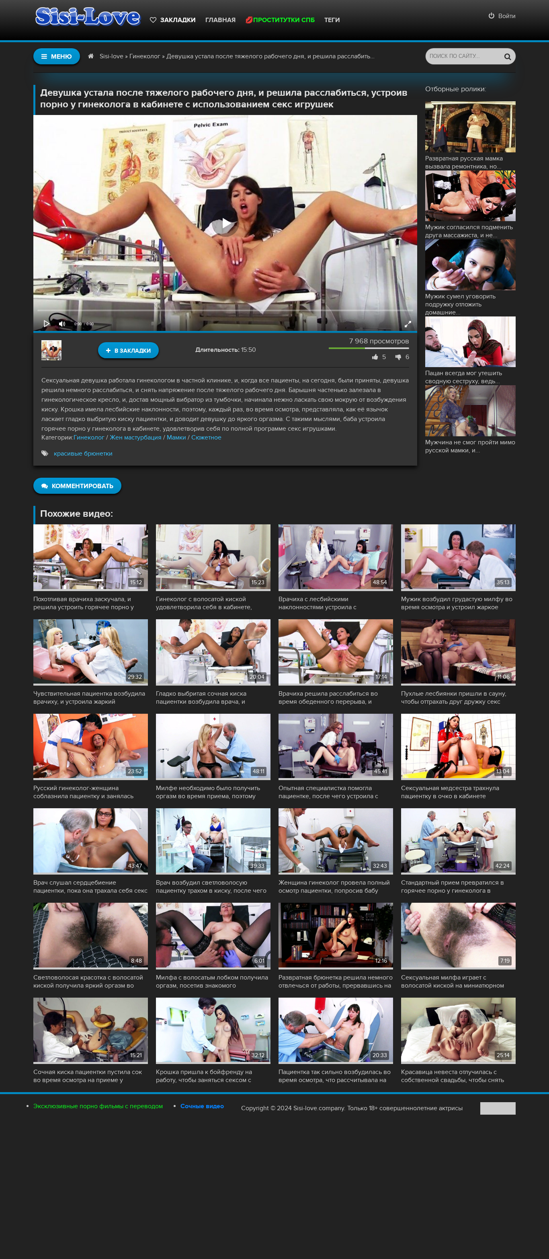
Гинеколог (89, 437)
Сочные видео (202, 1106)
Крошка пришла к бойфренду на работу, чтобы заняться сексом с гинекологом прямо (204, 1076)
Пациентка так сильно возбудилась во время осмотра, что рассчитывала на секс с (335, 1076)
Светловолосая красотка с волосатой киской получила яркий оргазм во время (88, 982)
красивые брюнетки (83, 454)
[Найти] (508, 56)
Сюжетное (206, 437)
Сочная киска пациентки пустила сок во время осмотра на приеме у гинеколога (87, 1076)
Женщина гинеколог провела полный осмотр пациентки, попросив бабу (334, 887)
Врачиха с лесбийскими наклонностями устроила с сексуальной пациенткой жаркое (327, 603)
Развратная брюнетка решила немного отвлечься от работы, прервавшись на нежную (336, 982)
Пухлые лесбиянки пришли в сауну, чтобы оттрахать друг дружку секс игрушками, (453, 698)
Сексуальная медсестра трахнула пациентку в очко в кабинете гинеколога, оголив (450, 792)
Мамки (176, 437)
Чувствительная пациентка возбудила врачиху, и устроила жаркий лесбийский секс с (89, 698)
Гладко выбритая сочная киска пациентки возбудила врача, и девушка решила (201, 698)
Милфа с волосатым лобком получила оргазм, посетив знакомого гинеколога (212, 982)
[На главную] (87, 20)
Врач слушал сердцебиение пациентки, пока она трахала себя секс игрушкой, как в (90, 887)
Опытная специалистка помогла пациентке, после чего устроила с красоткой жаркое (328, 792)
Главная (220, 20)
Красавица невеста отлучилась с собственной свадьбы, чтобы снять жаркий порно (452, 1076)
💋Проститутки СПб (280, 20)
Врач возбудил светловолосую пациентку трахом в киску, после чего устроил (211, 887)
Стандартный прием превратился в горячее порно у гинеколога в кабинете (452, 887)
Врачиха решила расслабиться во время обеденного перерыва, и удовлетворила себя (328, 698)
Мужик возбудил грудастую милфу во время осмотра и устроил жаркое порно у (456, 603)
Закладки (178, 20)
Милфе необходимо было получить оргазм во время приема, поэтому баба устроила (208, 792)
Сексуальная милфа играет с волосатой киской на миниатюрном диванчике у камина (452, 982)
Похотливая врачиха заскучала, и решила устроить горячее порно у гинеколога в (83, 603)
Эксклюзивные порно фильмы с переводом (98, 1106)
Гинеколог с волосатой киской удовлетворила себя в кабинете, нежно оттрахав (204, 603)
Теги (332, 20)
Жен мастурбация (136, 437)
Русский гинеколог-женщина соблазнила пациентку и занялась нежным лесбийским (83, 792)
